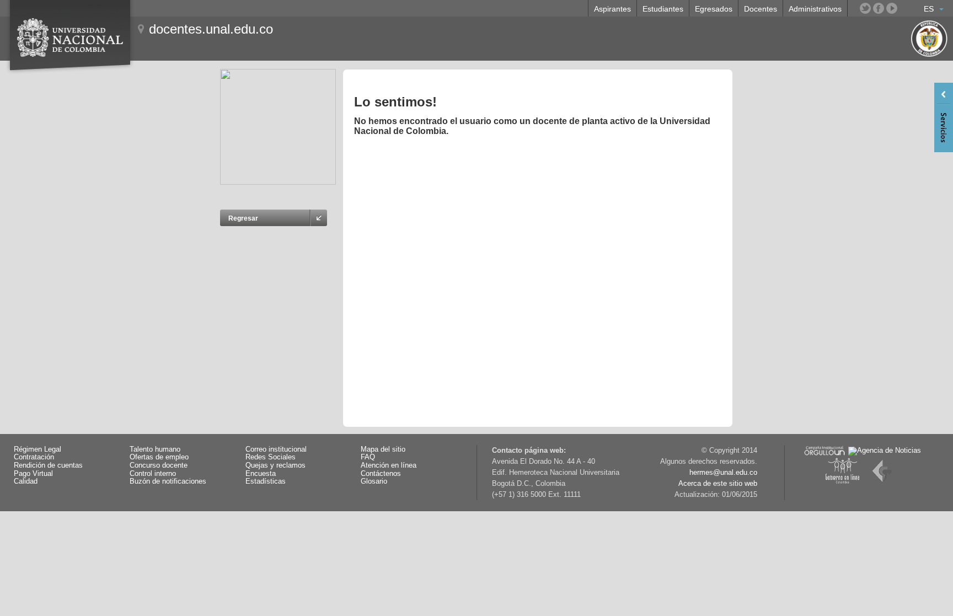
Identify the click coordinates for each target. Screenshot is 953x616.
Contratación (34, 457)
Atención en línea (388, 465)
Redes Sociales (270, 457)
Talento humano (155, 449)
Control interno (153, 474)
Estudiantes (663, 8)
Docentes (760, 8)
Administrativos (815, 8)
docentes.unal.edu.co (211, 29)
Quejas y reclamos (275, 465)
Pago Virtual (33, 474)
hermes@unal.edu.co (723, 472)
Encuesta (260, 474)
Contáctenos (381, 474)
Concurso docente (159, 465)
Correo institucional (276, 449)
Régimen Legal (37, 449)
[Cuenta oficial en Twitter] (865, 8)
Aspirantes (612, 8)
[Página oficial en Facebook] (878, 8)
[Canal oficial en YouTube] (891, 8)
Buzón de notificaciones (168, 481)
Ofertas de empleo (159, 457)
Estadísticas (265, 481)
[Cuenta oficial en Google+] (905, 8)
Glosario (374, 481)
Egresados (713, 8)
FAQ (368, 457)
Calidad (26, 481)
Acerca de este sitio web (717, 484)
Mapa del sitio (383, 449)
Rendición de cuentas (48, 465)
